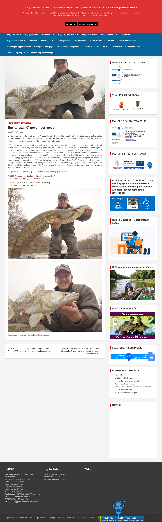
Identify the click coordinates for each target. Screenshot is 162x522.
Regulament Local (133, 47)
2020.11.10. (12, 132)
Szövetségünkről (108, 34)
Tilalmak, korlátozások (126, 41)
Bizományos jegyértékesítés (19, 47)
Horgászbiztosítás (89, 34)
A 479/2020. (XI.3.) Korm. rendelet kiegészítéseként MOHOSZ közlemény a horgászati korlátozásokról (31, 350)
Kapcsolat (33, 41)
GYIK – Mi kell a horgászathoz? (69, 47)
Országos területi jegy (43, 47)
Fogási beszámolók (15, 41)
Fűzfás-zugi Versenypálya (42, 53)
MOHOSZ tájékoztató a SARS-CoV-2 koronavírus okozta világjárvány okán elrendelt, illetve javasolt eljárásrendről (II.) (80, 351)
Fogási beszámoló (19, 335)
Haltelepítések (48, 34)
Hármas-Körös (32, 335)
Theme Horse (71, 518)
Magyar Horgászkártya (67, 34)
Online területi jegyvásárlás (125, 384)
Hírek (10, 123)
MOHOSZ (118, 375)
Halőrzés (44, 41)
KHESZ (20, 132)
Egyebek (124, 34)
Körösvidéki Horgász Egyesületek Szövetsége (37, 518)
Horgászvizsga (13, 34)
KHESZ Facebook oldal (123, 378)
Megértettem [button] (70, 24)
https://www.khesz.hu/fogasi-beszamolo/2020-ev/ (28, 179)
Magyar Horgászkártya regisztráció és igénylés (133, 387)
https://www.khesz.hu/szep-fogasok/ (22, 185)
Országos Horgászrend (61, 41)
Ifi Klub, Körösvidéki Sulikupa (102, 41)
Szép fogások (43, 335)
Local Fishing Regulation (17, 53)
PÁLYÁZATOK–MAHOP (112, 47)
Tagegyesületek (31, 34)
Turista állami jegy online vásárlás (128, 381)
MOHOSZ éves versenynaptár (126, 393)
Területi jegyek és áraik (123, 390)
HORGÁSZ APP (92, 47)
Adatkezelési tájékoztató (87, 24)
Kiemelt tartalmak (22, 123)
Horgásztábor (80, 41)
